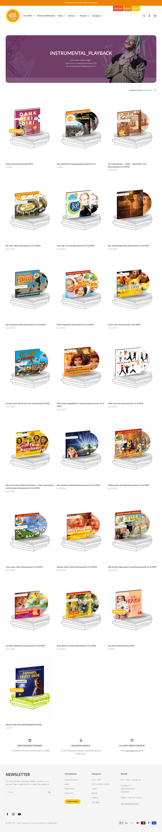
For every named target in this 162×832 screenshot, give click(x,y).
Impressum (69, 793)
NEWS (128, 8)
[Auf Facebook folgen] (7, 814)
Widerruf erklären (72, 801)
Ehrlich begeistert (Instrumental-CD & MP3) (75, 324)
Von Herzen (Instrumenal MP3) (121, 646)
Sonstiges (96, 16)
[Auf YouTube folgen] (19, 814)
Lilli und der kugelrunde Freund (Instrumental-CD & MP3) (132, 567)
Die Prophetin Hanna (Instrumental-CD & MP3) (25, 324)
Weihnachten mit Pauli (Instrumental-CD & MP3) (128, 485)
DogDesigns (52, 823)
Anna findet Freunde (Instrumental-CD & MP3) (76, 646)
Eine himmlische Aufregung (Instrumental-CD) (76, 164)
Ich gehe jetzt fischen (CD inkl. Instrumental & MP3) (27, 403)
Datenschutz (70, 788)
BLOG (136, 8)
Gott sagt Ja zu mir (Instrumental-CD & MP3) (75, 245)
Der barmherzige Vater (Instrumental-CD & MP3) (128, 245)
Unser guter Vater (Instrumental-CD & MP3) (24, 567)
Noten (60, 16)
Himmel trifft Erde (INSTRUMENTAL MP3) (23, 724)
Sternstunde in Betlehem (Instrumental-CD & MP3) (78, 485)
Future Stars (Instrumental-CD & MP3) (124, 324)
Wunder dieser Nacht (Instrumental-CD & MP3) (77, 567)
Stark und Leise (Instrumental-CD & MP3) (125, 403)
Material (83, 16)
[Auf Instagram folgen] (13, 814)
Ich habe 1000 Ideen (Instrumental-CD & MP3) (25, 646)
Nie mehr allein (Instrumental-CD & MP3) (23, 245)
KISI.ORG (118, 8)
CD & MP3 (27, 16)
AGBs (67, 784)
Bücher (71, 16)
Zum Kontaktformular (130, 803)
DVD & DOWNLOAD (46, 16)
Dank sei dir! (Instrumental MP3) (19, 164)
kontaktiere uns (132, 750)
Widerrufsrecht (71, 780)
